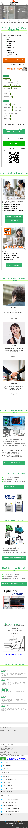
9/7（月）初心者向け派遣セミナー (11, 808)
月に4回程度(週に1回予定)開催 (11, 257)
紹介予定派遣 (10, 47)
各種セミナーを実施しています (12, 253)
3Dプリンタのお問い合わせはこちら (14, 486)
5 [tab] (18, 20)
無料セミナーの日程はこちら (14, 265)
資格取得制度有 (11, 41)
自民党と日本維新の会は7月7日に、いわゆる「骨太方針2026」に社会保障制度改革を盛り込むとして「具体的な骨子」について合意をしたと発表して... (13, 700)
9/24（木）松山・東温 (8, 788)
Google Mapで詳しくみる (14, 654)
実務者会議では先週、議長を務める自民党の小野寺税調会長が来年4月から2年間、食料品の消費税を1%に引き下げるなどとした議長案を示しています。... (13, 709)
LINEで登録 (14, 143)
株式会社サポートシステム (16, 823)
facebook (14, 822)
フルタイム (10, 39)
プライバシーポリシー (8, 768)
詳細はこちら (14, 318)
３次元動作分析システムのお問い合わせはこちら (14, 583)
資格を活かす (10, 45)
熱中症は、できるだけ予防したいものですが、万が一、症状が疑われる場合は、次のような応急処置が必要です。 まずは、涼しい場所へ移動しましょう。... (13, 683)
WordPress (25, 827)
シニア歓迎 (10, 43)
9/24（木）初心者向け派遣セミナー (11, 802)
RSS (20, 822)
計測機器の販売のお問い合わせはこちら (14, 462)
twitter (7, 822)
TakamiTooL (15, 827)
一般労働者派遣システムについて (12, 204)
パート (8, 37)
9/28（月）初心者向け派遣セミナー (11, 799)
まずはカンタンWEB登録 (14, 130)
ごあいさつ (5, 762)
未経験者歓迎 (10, 53)
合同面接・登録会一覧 (7, 791)
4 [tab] (16, 20)
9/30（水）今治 (6, 776)
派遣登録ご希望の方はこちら (14, 216)
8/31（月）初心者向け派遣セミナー (11, 811)
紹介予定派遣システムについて (12, 206)
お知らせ (3, 671)
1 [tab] (9, 20)
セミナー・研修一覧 (6, 814)
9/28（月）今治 (6, 782)
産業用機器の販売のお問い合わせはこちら (14, 557)
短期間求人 (10, 50)
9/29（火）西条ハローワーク (10, 779)
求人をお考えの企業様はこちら (14, 220)
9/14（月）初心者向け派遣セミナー (11, 805)
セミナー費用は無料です (10, 255)
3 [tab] (14, 20)
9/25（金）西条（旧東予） (9, 785)
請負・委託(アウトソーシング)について (14, 210)
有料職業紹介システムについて (12, 208)
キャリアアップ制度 (12, 55)
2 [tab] (12, 20)
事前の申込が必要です (9, 259)
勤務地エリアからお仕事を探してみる (14, 60)
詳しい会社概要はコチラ (9, 765)
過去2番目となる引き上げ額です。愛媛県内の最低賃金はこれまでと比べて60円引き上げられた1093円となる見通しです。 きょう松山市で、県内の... (13, 674)
